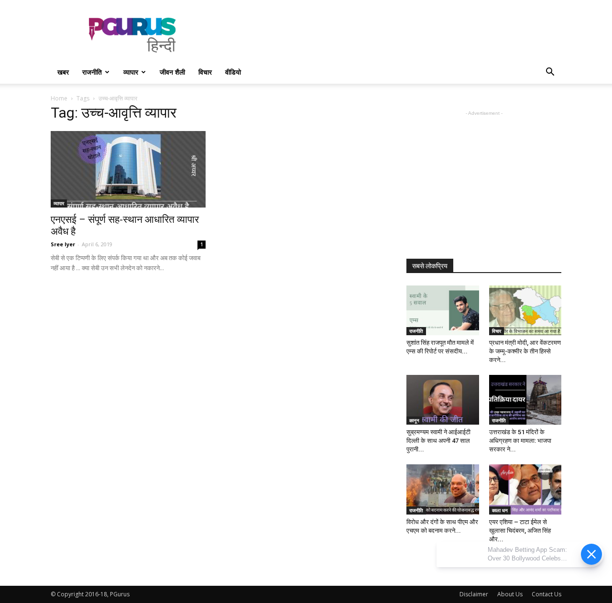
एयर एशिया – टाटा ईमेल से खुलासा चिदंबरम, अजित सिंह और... (520, 530)
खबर (63, 72)
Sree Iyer (63, 244)
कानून (414, 420)
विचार (205, 72)
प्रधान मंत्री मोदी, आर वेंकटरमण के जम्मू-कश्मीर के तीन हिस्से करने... (525, 351)
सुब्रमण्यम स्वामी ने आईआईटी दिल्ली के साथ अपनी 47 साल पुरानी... (438, 440)
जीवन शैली (172, 72)
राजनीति (92, 72)
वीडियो (233, 72)
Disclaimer (473, 594)
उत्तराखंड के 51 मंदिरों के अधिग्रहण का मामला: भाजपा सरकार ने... (520, 440)
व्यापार (130, 72)
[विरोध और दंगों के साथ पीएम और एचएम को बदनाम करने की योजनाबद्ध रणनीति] (442, 489)
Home (59, 98)
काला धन (500, 510)
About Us (510, 594)
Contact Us (546, 594)
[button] (549, 72)
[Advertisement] (387, 34)
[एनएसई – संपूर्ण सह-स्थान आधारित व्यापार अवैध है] (128, 169)
